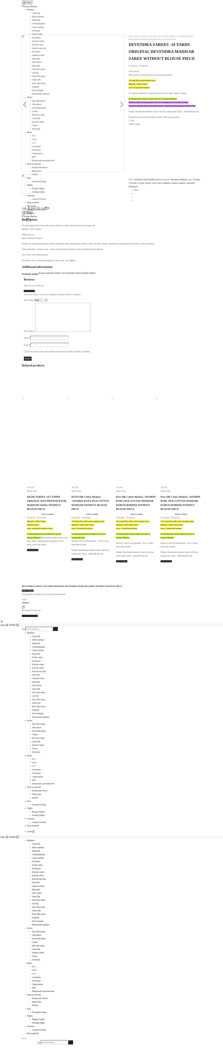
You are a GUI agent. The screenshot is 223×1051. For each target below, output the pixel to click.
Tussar (34, 748)
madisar (175, 183)
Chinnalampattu (38, 23)
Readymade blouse (40, 790)
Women (137, 36)
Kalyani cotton (38, 664)
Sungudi (35, 710)
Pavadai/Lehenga (39, 805)
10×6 (34, 762)
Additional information (36, 209)
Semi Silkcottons (39, 731)
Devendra (36, 31)
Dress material (33, 826)
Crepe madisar (38, 27)
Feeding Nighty (38, 815)
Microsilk (36, 682)
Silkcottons (36, 727)
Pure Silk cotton (38, 699)
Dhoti (29, 756)
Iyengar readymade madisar (49, 273)
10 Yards (196, 179)
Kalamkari (36, 661)
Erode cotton (37, 34)
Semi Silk (36, 689)
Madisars (30, 10)
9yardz (148, 183)
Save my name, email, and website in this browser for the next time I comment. (58, 351)
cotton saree (156, 183)
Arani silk (36, 13)
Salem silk (36, 703)
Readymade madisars (40, 717)
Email (27, 345)
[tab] (114, 206)
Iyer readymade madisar (71, 273)
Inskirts (35, 798)
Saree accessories (34, 787)
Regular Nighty (38, 812)
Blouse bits (36, 794)
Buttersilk (36, 20)
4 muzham (36, 769)
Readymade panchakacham (43, 784)
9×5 (33, 759)
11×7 (34, 766)
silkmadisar (133, 186)
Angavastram (37, 777)
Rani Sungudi (37, 713)
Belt (33, 780)
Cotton (35, 734)
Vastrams (30, 819)
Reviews (31, 213)
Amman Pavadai (39, 822)
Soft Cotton (37, 685)
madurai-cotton (38, 678)
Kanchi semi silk (39, 671)
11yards (141, 183)
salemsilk (190, 183)
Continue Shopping (30, 616)
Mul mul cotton (38, 738)
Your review (29, 331)
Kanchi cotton (38, 668)
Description (31, 206)
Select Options (28, 591)
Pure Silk (36, 675)
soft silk (35, 696)
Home (131, 36)
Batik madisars (38, 16)
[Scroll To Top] (1, 621)
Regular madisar (88, 273)
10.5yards (133, 183)
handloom (166, 183)
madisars (182, 183)
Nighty (30, 808)
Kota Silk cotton (38, 706)
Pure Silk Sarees (38, 724)
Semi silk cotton (38, 692)
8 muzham (36, 773)
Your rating (29, 300)
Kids (29, 801)
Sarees (29, 720)
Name (27, 338)
